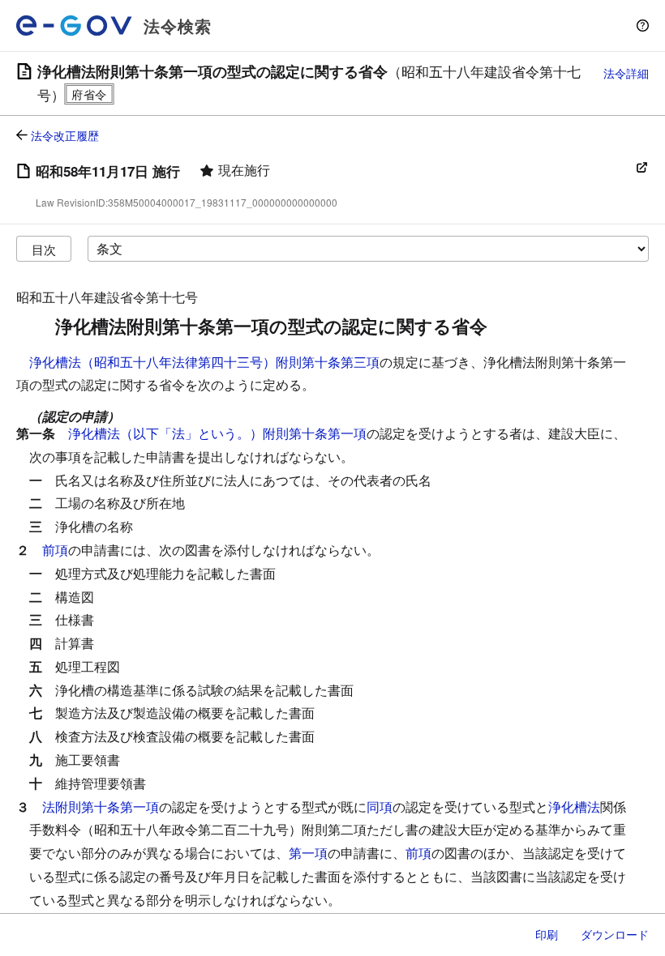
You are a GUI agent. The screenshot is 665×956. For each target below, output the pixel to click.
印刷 (546, 934)
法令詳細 (626, 73)
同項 (380, 806)
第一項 (308, 852)
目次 (44, 249)
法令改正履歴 (65, 135)
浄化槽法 (574, 806)
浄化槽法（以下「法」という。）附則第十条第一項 (217, 433)
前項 (55, 549)
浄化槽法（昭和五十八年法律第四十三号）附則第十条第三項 (204, 361)
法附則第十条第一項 (100, 806)
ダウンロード (615, 934)
